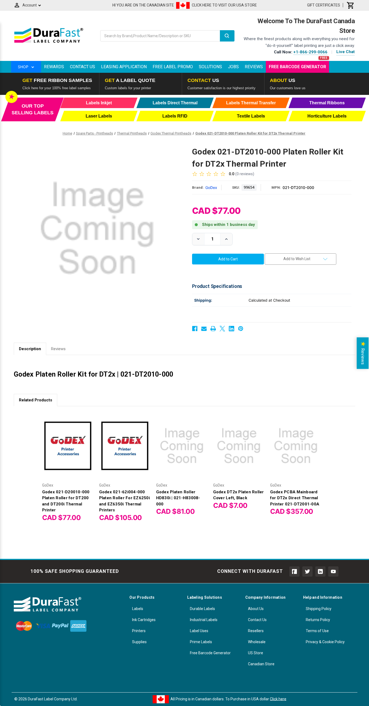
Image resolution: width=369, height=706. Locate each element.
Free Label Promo (173, 66)
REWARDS (54, 66)
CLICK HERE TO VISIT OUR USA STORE (224, 5)
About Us (256, 609)
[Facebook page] (294, 571)
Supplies (139, 642)
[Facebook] (194, 328)
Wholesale (257, 642)
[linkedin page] (320, 571)
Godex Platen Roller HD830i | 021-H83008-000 (178, 498)
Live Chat (345, 51)
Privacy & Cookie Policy (325, 642)
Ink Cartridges (144, 620)
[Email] (204, 328)
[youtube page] (333, 571)
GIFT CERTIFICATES (323, 5)
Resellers (256, 631)
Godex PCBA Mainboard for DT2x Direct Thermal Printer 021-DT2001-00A (295, 498)
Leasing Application (124, 66)
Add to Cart (68, 450)
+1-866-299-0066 (310, 52)
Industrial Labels (203, 620)
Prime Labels (201, 642)
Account (29, 5)
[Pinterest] (240, 328)
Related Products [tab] (35, 400)
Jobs (233, 66)
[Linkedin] (231, 328)
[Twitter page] (307, 571)
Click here (278, 699)
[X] (222, 328)
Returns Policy (318, 620)
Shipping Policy (318, 609)
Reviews (254, 66)
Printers (139, 631)
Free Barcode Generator (297, 66)
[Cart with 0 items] (350, 5)
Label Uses (199, 631)
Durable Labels (202, 609)
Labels (137, 609)
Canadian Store (261, 664)
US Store (255, 653)
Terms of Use (317, 631)
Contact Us (82, 66)
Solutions (210, 66)
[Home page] (48, 42)
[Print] (213, 328)
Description (30, 348)
